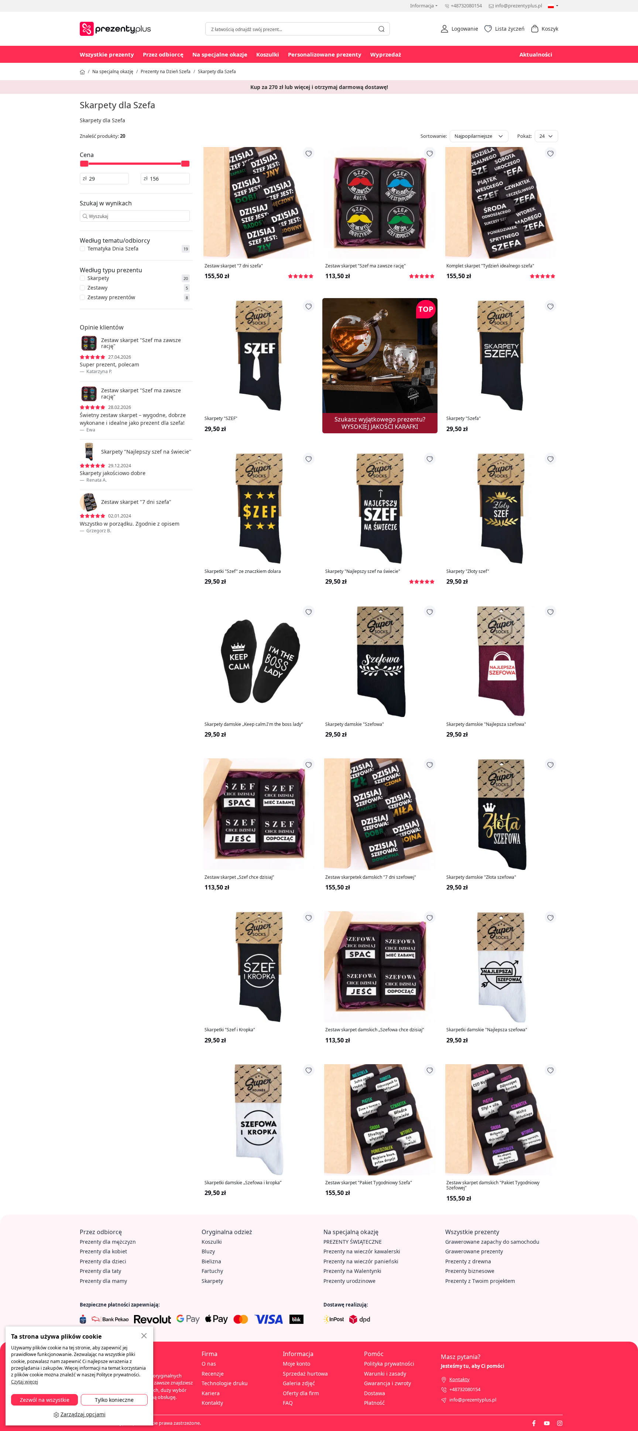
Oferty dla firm (301, 1393)
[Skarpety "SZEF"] (259, 355)
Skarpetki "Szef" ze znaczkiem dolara (243, 571)
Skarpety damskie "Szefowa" (354, 724)
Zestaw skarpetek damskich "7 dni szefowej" (370, 877)
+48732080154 (466, 5)
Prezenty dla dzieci (103, 1261)
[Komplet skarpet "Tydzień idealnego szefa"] (500, 202)
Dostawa (374, 1393)
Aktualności (535, 54)
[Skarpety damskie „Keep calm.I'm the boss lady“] (259, 661)
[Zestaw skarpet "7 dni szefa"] (259, 202)
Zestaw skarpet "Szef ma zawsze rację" (365, 266)
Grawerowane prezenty (474, 1251)
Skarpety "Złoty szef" (467, 571)
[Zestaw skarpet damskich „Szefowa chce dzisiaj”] (379, 966)
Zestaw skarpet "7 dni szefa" (234, 266)
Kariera (211, 1393)
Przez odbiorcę (163, 54)
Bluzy (208, 1251)
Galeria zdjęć (299, 1383)
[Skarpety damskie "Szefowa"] (379, 661)
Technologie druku (225, 1383)
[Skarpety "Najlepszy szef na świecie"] (379, 508)
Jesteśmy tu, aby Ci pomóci (472, 1366)
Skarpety (98, 277)
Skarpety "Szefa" (463, 418)
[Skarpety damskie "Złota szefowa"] (500, 814)
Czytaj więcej (24, 1382)
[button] (459, 29)
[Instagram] (560, 1423)
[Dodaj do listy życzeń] (309, 153)
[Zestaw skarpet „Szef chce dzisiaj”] (259, 814)
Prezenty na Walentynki (352, 1270)
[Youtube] (547, 1423)
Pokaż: (524, 136)
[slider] (84, 163)
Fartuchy (212, 1270)
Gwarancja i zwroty (387, 1383)
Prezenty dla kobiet (103, 1251)
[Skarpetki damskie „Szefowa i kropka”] (259, 1119)
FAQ (288, 1402)
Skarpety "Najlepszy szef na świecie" (362, 571)
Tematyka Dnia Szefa (113, 248)
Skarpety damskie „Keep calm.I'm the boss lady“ (254, 724)
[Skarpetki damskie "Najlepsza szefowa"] (500, 966)
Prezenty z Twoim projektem (480, 1280)
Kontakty (212, 1402)
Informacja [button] (422, 5)
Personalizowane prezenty (324, 54)
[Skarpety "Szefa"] (500, 355)
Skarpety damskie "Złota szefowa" (481, 877)
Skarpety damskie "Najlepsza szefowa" (486, 724)
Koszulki (267, 54)
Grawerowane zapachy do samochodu (492, 1241)
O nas (209, 1363)
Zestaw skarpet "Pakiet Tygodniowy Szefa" (368, 1182)
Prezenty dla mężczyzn (108, 1241)
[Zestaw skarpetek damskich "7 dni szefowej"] (379, 814)
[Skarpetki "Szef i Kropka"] (259, 966)
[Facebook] (534, 1423)
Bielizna (211, 1261)
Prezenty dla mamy (103, 1280)
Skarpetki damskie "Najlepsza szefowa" (486, 1029)
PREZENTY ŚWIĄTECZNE (352, 1241)
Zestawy (97, 287)
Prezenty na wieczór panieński (360, 1261)
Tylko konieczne (114, 1399)
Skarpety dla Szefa (217, 71)
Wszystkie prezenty (107, 54)
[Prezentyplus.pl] (117, 27)
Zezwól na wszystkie (44, 1399)
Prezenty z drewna (468, 1261)
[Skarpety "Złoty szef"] (500, 508)
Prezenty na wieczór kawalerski (361, 1251)
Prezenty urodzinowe (349, 1280)
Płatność (374, 1402)
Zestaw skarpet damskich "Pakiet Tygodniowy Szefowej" (492, 1185)
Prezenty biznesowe (469, 1270)
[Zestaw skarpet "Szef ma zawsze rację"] (379, 202)
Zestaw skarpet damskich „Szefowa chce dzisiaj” (374, 1029)
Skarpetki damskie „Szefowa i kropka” (243, 1182)
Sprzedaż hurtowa (305, 1373)
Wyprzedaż (385, 54)
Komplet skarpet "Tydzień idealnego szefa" (490, 266)
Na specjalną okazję (112, 71)
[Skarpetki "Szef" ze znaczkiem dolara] (259, 508)
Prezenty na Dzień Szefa (166, 71)
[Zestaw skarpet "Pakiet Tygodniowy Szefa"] (379, 1119)
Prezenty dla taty (100, 1270)
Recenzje (213, 1373)
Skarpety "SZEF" (221, 418)
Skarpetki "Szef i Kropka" (230, 1029)
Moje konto (296, 1363)
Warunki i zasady (385, 1373)
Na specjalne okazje (219, 54)
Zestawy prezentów (111, 297)
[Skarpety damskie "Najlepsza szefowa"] (500, 661)
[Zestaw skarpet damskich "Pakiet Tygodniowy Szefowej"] (500, 1119)
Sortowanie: (434, 136)
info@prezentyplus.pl (518, 5)
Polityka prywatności (389, 1363)
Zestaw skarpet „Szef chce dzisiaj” (239, 877)
